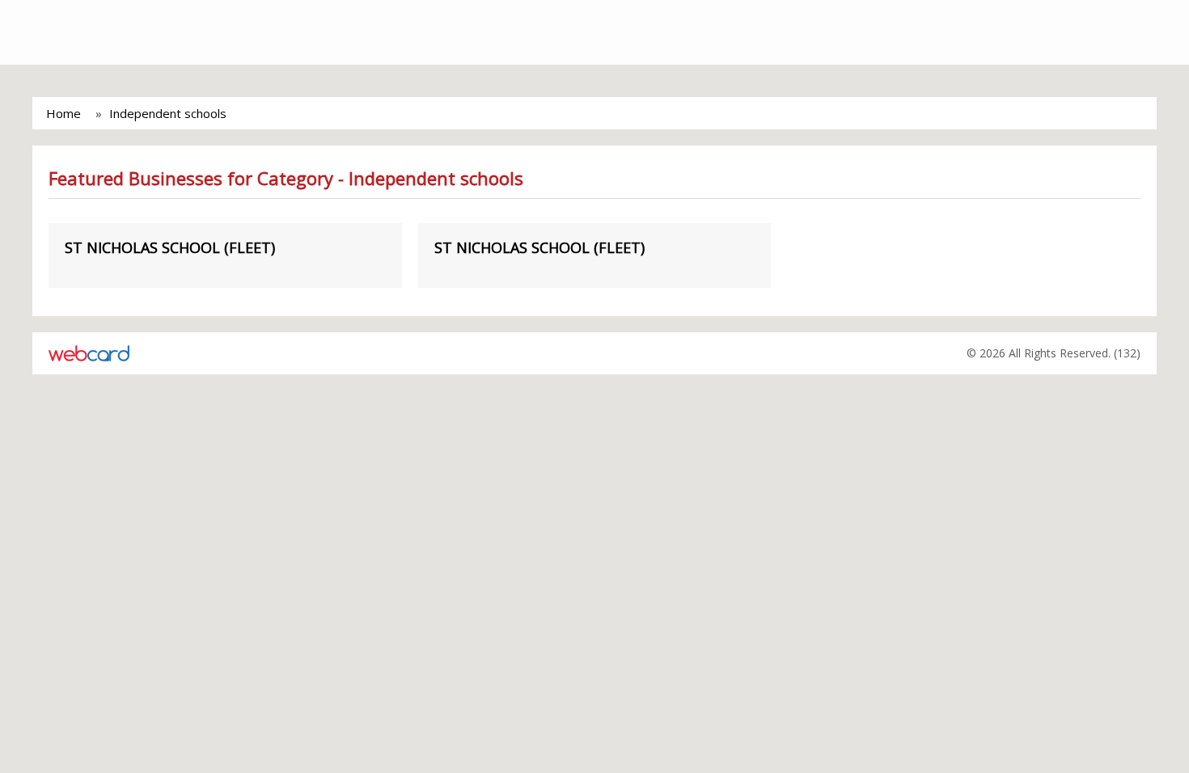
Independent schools (167, 113)
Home (63, 113)
